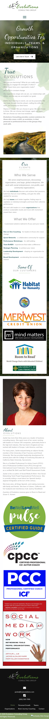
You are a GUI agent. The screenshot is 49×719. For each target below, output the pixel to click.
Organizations (10, 709)
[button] (24, 56)
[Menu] (24, 17)
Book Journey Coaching (26, 709)
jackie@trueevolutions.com (24, 692)
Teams (36, 705)
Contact (41, 709)
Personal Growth (24, 705)
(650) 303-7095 (24, 699)
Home (12, 705)
